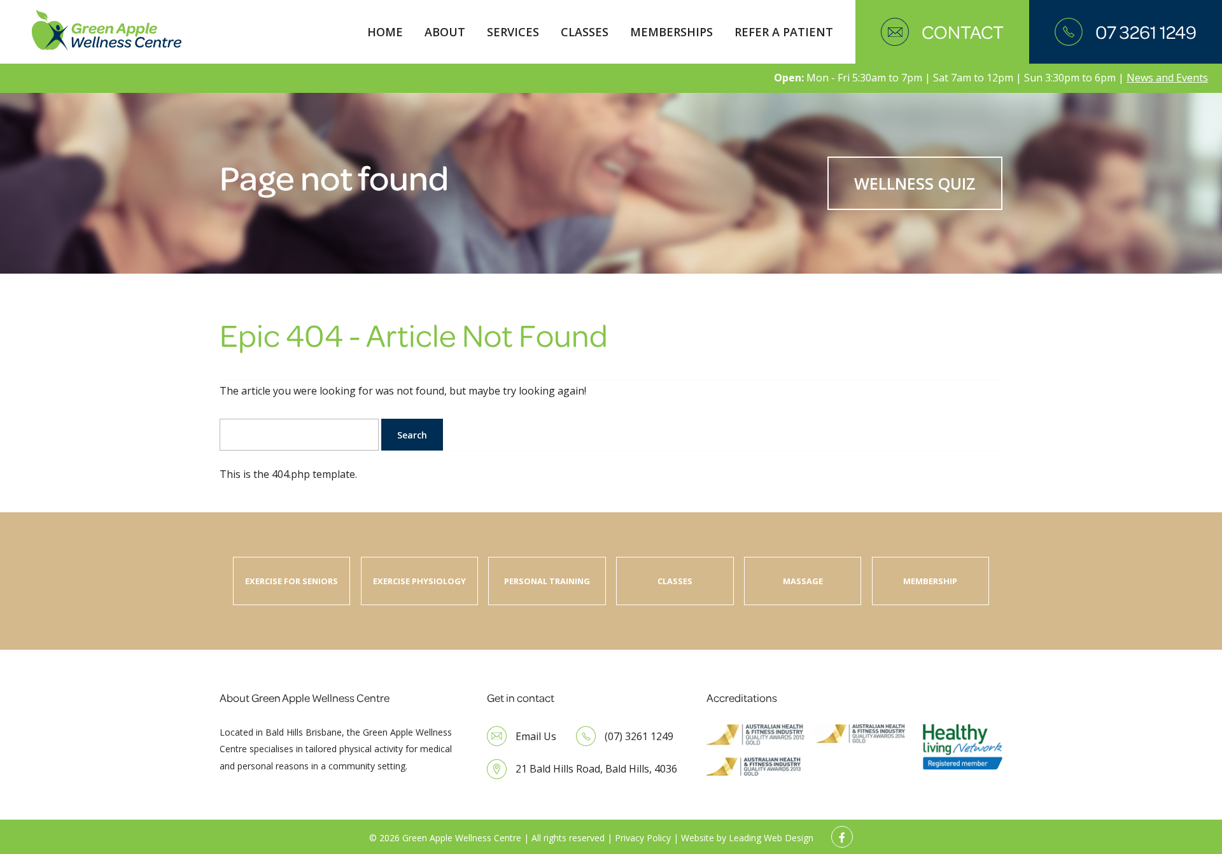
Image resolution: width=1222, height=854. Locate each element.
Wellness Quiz (915, 183)
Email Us (536, 736)
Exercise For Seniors (291, 581)
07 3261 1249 (1146, 31)
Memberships (671, 31)
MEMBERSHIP (930, 581)
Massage (803, 581)
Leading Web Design (771, 838)
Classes (584, 31)
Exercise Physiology (419, 581)
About (445, 31)
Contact (963, 31)
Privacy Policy (643, 838)
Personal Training (547, 581)
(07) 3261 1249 (639, 736)
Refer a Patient (783, 31)
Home (385, 31)
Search (412, 435)
